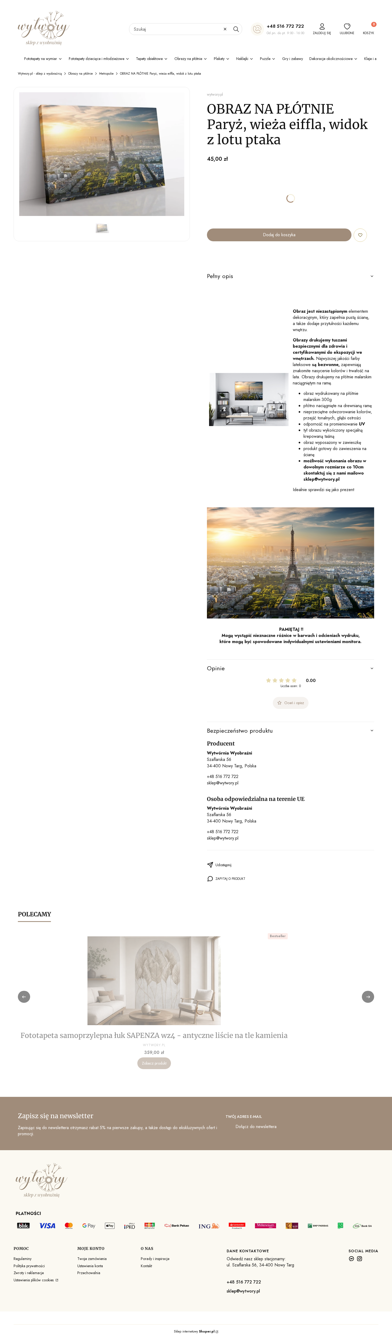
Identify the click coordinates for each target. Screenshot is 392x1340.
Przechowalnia (88, 1272)
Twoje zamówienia (92, 1258)
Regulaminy (22, 1258)
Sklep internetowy (194, 1331)
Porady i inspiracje (155, 1258)
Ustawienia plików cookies (34, 1280)
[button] (236, 29)
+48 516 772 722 (285, 26)
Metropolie (106, 73)
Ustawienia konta (90, 1266)
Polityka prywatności (29, 1266)
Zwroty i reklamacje (29, 1272)
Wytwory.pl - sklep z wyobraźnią (40, 73)
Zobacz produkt (154, 1063)
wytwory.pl (215, 94)
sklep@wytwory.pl (222, 783)
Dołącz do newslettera (256, 1127)
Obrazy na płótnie (80, 73)
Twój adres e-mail (244, 1116)
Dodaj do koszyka (279, 235)
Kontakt (146, 1266)
